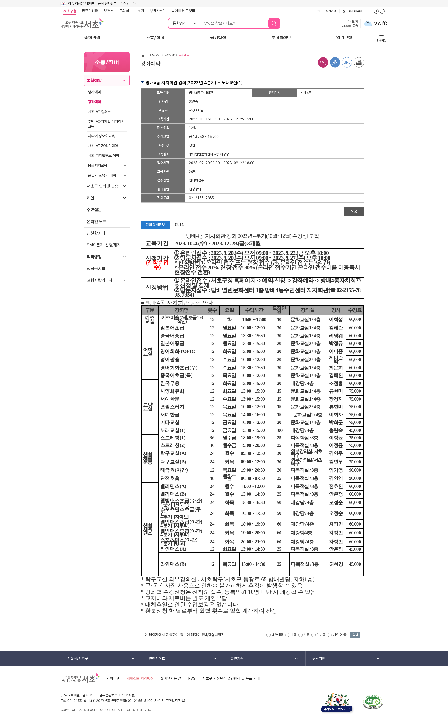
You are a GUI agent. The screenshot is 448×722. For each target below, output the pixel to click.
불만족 (321, 635)
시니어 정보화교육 (101, 136)
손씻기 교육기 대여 (102, 175)
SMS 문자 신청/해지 (104, 244)
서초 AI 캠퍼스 (99, 112)
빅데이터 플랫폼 (183, 11)
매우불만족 (340, 635)
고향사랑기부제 (100, 280)
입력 (355, 635)
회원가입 (331, 11)
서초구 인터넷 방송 (103, 186)
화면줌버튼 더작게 (382, 11)
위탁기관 (315, 658)
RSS (192, 678)
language (352, 11)
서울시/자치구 (74, 658)
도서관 (139, 11)
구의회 (124, 11)
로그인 (316, 11)
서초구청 (69, 11)
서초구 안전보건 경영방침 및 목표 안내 (231, 678)
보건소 (109, 11)
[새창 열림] (323, 62)
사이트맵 (113, 678)
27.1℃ (380, 23)
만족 (293, 635)
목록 (354, 212)
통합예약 (94, 80)
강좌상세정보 (155, 225)
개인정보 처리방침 (140, 678)
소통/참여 (154, 55)
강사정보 (181, 225)
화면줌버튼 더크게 (376, 11)
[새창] (373, 702)
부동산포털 (158, 11)
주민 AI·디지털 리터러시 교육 (106, 124)
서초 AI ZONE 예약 (103, 146)
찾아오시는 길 (171, 678)
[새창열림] (368, 23)
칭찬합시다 (96, 233)
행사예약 (94, 92)
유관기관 (234, 658)
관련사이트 (153, 658)
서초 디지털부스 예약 (103, 155)
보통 (306, 635)
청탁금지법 (96, 268)
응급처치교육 (97, 165)
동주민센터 (88, 11)
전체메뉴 (381, 37)
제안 (90, 198)
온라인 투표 (96, 221)
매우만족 (277, 635)
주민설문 (94, 209)
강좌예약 (94, 102)
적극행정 (94, 256)
